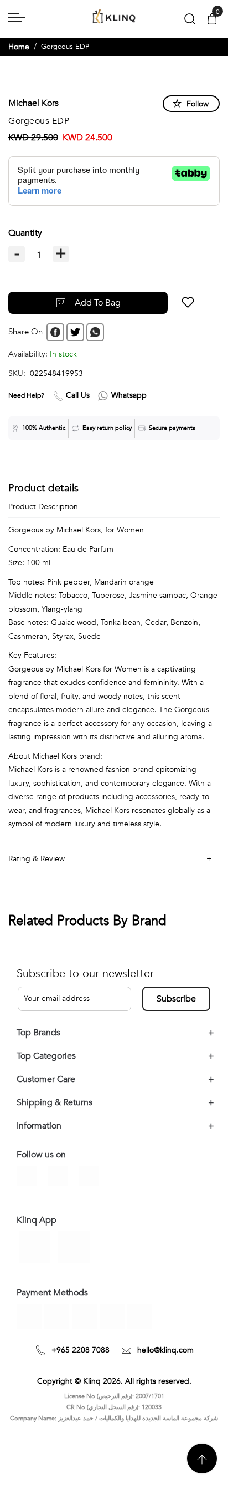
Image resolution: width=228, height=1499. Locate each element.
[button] (181, 303)
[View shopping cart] (212, 19)
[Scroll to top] (202, 1458)
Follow (197, 104)
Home (18, 47)
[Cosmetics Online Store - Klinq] (113, 17)
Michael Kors (33, 103)
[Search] (190, 21)
